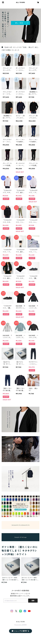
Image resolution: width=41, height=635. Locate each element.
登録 (33, 600)
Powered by (18, 625)
